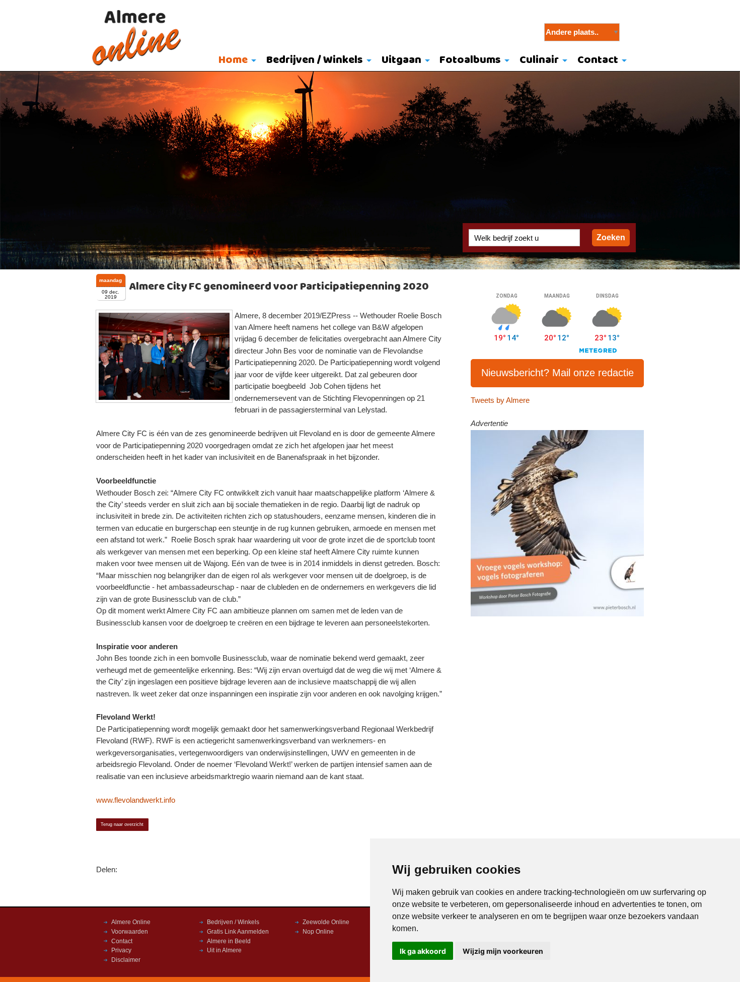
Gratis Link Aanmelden (238, 931)
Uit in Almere (224, 950)
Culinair (539, 60)
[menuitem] (235, 61)
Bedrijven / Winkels (314, 60)
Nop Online (318, 931)
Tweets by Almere (500, 400)
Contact (597, 60)
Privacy (121, 950)
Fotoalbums (470, 60)
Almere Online (131, 922)
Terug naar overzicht (122, 824)
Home (233, 60)
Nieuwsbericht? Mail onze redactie (557, 372)
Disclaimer (125, 959)
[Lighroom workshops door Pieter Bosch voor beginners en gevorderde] (557, 523)
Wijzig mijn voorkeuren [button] (503, 951)
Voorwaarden (129, 931)
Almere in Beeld (229, 941)
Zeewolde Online (326, 922)
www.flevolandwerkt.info (135, 800)
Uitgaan (401, 60)
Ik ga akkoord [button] (423, 951)
